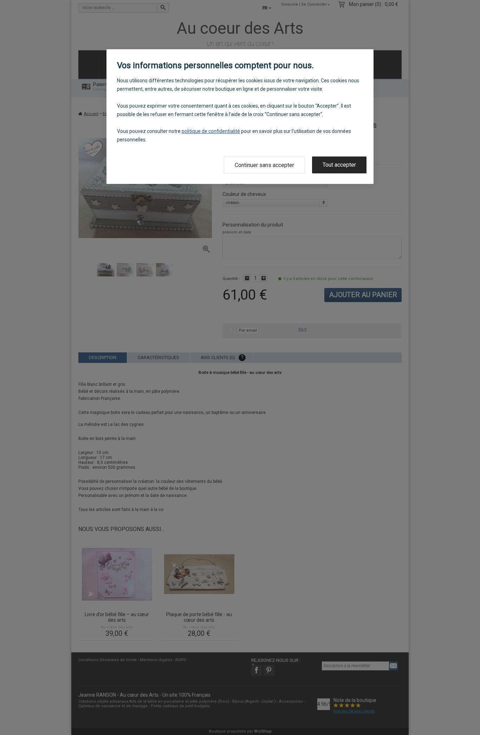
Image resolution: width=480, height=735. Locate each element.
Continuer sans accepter (264, 165)
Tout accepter (339, 164)
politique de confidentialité (211, 131)
